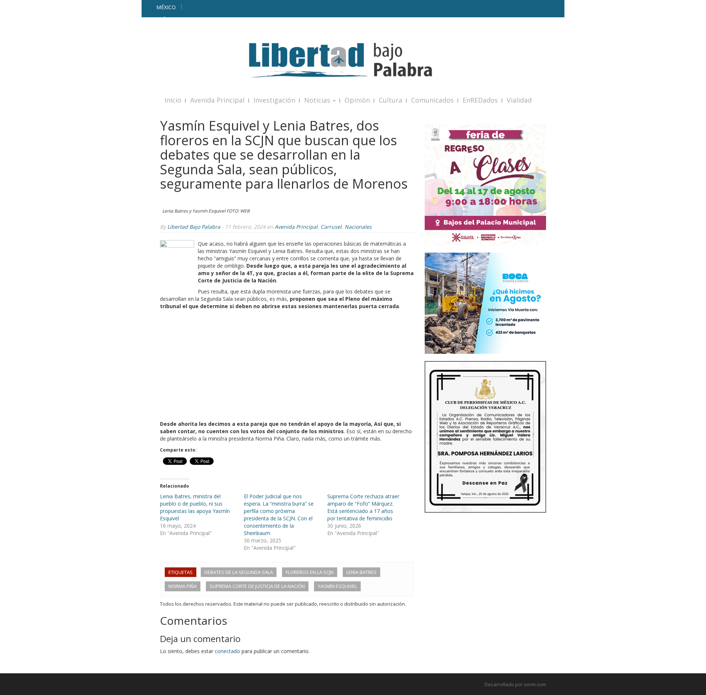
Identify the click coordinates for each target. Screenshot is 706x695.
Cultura (390, 100)
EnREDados (480, 100)
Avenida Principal (217, 100)
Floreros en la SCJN (310, 572)
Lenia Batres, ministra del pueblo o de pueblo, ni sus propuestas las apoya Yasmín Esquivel (195, 507)
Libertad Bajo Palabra (193, 226)
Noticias (318, 100)
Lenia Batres (361, 572)
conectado (227, 651)
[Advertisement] (287, 365)
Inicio (172, 100)
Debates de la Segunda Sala (238, 572)
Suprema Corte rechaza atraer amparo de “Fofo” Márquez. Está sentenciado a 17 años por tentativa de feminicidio (363, 507)
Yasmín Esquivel (337, 586)
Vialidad (519, 100)
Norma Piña (182, 586)
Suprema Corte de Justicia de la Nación (257, 586)
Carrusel (331, 226)
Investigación (274, 100)
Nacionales (358, 226)
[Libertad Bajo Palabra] (353, 60)
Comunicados (432, 100)
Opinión (357, 100)
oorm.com (535, 684)
